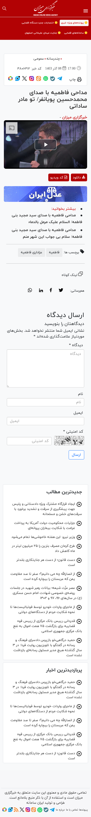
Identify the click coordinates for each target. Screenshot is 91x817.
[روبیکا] (10, 80)
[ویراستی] (17, 80)
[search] (4, 8)
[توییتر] (24, 80)
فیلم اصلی (70, 190)
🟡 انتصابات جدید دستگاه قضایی (40, 23)
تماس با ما (72, 810)
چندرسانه (53, 58)
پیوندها (83, 810)
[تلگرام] (59, 80)
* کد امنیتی (73, 431)
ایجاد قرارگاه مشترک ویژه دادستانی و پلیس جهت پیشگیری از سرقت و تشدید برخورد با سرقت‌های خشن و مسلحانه (47, 509)
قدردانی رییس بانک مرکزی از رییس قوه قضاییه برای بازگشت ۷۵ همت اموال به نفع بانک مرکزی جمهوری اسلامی (47, 626)
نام (80, 394)
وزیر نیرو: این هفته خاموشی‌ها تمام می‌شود (43, 537)
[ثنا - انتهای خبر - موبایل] (45, 194)
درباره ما (60, 810)
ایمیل (78, 413)
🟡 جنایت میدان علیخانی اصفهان (43, 33)
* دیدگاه (76, 345)
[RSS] (16, 811)
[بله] (52, 80)
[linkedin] (41, 291)
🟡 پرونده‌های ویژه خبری (74, 23)
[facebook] (51, 291)
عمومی (38, 58)
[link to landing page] (45, 8)
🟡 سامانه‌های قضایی (75, 33)
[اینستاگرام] (31, 80)
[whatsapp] (30, 291)
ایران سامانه (35, 803)
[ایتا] (38, 80)
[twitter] (61, 291)
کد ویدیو (56, 177)
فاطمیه (54, 252)
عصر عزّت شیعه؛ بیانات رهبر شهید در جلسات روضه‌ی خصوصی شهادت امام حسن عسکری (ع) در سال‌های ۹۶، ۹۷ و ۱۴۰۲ (46, 593)
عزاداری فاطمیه (31, 252)
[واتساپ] (45, 80)
